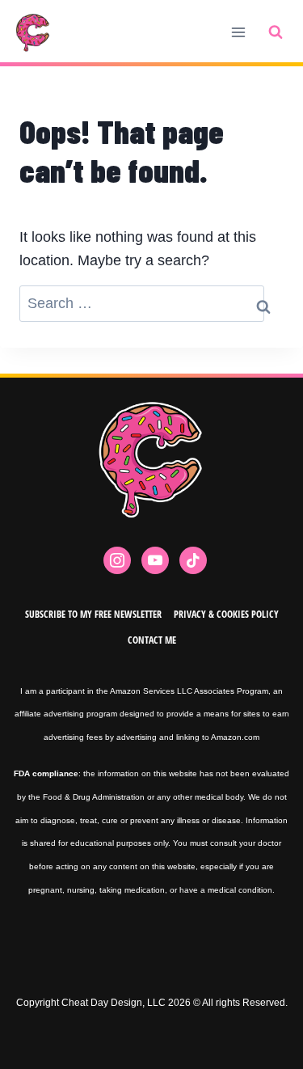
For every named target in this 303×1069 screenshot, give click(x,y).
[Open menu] (238, 31)
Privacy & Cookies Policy (226, 614)
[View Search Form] (275, 32)
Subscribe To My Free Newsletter (93, 614)
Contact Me (152, 640)
